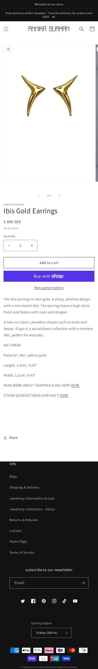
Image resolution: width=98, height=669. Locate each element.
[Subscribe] (83, 583)
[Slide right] (59, 195)
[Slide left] (38, 195)
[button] (6, 29)
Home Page (18, 541)
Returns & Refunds (24, 520)
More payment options (49, 287)
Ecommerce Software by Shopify (61, 667)
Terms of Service (22, 552)
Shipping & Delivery (24, 487)
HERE (75, 385)
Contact (16, 530)
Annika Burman (37, 667)
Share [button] (13, 437)
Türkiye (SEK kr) (46, 633)
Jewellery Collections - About (32, 509)
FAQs (13, 476)
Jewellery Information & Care (32, 498)
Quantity (9, 236)
